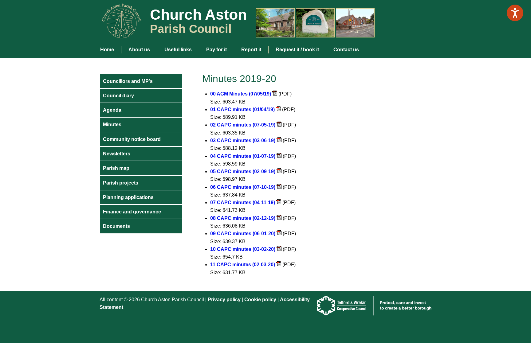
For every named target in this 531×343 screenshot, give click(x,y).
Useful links (178, 49)
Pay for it (216, 49)
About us (139, 49)
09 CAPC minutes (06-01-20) (242, 233)
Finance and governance (132, 211)
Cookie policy (260, 299)
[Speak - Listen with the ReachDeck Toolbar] (515, 13)
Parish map (116, 168)
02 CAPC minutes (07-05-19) (242, 124)
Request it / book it (297, 49)
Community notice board (132, 139)
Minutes (112, 124)
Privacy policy (224, 299)
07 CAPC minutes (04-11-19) (242, 202)
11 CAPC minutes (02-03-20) (242, 264)
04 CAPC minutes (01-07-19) (242, 156)
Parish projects (120, 182)
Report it (251, 49)
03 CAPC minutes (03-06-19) (242, 140)
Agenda (112, 110)
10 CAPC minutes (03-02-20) (242, 249)
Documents (116, 226)
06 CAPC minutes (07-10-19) (242, 187)
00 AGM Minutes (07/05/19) (240, 93)
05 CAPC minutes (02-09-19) (242, 171)
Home (107, 49)
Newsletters (116, 153)
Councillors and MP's (128, 81)
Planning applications (128, 197)
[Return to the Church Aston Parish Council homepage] (119, 33)
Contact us (346, 49)
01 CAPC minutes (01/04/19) (242, 109)
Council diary (118, 95)
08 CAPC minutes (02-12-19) (242, 218)
